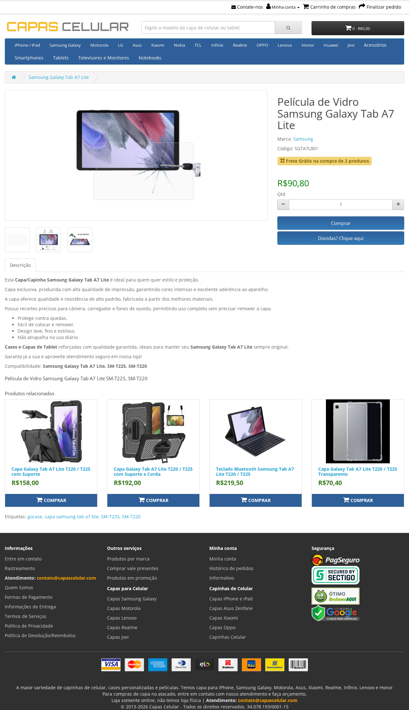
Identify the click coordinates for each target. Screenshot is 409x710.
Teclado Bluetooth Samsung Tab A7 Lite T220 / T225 (255, 471)
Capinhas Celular (227, 637)
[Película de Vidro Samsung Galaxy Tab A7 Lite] (136, 155)
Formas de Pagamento (28, 597)
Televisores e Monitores (103, 58)
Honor (308, 45)
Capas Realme (122, 627)
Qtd (281, 194)
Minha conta (284, 7)
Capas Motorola (124, 608)
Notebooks (150, 58)
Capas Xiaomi (223, 618)
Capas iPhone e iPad (231, 599)
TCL (198, 45)
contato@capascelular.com (66, 578)
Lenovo (285, 45)
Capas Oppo (222, 627)
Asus (137, 45)
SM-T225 (110, 516)
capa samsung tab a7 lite (71, 516)
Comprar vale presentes (132, 568)
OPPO (262, 45)
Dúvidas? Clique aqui (341, 238)
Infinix (217, 45)
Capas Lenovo (121, 618)
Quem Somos (19, 587)
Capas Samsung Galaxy (132, 599)
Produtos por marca (128, 559)
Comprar (341, 223)
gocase (34, 516)
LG (120, 45)
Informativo (221, 578)
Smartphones (29, 58)
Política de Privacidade (29, 626)
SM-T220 (131, 516)
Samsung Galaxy (65, 45)
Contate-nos (249, 7)
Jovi (351, 45)
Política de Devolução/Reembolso (40, 635)
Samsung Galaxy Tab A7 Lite (59, 77)
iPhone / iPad (27, 45)
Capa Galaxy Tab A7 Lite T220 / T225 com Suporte (51, 471)
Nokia (179, 45)
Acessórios (375, 45)
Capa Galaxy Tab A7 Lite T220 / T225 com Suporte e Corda (153, 471)
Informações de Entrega (30, 607)
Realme (240, 45)
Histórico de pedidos (231, 568)
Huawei (331, 45)
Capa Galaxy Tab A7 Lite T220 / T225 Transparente (357, 471)
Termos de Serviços (25, 616)
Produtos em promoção (132, 578)
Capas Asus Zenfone (231, 608)
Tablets (61, 58)
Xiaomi (157, 45)
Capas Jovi (118, 637)
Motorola (99, 45)
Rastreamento (20, 568)
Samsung (303, 139)
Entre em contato (23, 559)
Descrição (20, 265)
